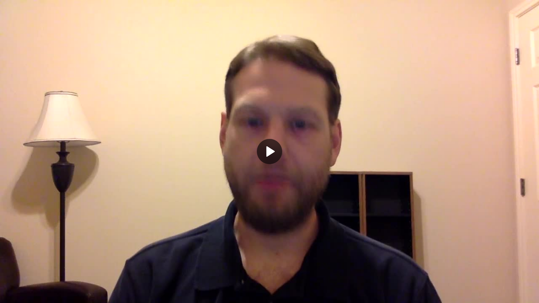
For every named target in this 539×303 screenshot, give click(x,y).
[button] (269, 151)
